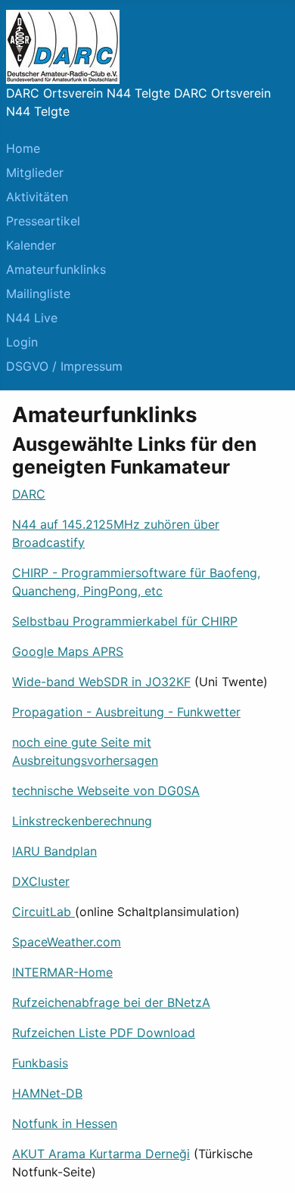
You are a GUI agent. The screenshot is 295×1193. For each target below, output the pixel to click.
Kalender (31, 245)
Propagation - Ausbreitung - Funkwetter (126, 711)
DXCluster (41, 881)
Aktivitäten (37, 196)
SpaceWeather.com (66, 941)
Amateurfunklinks (56, 269)
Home (23, 148)
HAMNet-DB (47, 1093)
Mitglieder (35, 172)
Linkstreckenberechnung (82, 820)
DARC (28, 494)
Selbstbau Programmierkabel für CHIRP (125, 621)
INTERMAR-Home (62, 972)
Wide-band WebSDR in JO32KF (101, 681)
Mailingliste (38, 293)
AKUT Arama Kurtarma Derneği (101, 1153)
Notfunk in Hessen (64, 1123)
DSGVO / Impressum (64, 366)
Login (22, 342)
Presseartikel (43, 220)
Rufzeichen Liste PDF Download (103, 1032)
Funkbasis (40, 1062)
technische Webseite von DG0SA (106, 790)
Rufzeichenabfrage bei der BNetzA (111, 1002)
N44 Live (31, 317)
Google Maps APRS (67, 651)
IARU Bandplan (54, 851)
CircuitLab (43, 911)
